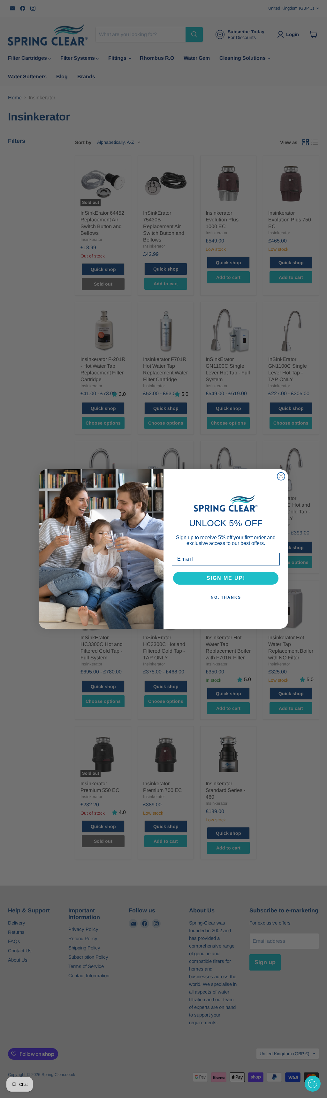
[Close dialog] (281, 476)
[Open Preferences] (313, 1084)
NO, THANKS (226, 597)
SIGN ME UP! (226, 578)
